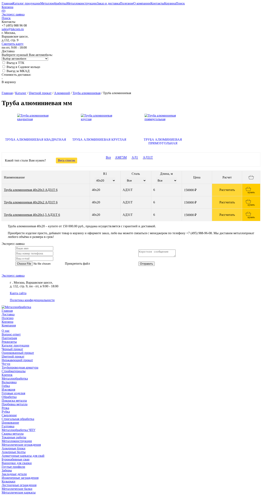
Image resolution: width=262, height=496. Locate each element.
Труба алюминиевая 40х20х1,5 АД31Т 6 (32, 214)
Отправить (146, 263)
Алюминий (62, 93)
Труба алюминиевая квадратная (35, 139)
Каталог (20, 93)
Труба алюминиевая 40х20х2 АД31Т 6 (31, 202)
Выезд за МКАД (17, 71)
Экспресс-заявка (13, 275)
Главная (7, 93)
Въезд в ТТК (15, 63)
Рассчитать (227, 190)
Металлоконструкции (17, 441)
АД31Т (148, 157)
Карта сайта (18, 293)
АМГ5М (121, 157)
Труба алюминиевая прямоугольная (163, 141)
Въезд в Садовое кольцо (23, 67)
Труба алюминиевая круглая (99, 139)
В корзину (9, 82)
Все (108, 157)
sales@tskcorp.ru (13, 29)
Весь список (66, 160)
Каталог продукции (15, 345)
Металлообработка (15, 378)
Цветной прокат (40, 93)
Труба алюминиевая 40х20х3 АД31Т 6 (31, 190)
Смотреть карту (13, 44)
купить (251, 192)
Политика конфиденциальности (32, 300)
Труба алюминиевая (86, 93)
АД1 (135, 157)
